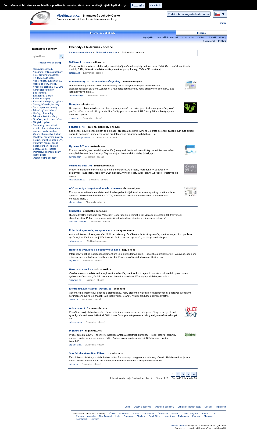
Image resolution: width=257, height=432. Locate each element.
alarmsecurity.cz (76, 95)
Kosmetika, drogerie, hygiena (48, 101)
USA (214, 413)
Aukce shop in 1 (78, 308)
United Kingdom (190, 413)
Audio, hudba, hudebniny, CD (47, 81)
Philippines (183, 416)
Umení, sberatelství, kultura (47, 134)
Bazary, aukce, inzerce (44, 149)
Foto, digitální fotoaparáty (46, 75)
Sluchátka (75, 210)
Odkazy (222, 37)
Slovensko (124, 413)
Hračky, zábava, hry (43, 113)
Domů (223, 23)
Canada (80, 416)
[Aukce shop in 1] (188, 313)
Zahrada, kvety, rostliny (45, 131)
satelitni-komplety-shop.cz (81, 137)
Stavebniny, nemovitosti (45, 125)
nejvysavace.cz (76, 241)
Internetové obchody (102, 32)
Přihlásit (222, 41)
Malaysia (208, 416)
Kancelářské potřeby (43, 89)
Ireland (205, 413)
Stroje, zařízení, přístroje (45, 146)
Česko (112, 413)
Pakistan (196, 416)
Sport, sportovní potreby (45, 107)
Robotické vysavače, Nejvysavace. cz (91, 230)
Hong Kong (169, 416)
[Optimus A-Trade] (188, 151)
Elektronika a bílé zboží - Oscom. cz (90, 288)
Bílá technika (39, 92)
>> (193, 374)
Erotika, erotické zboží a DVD (48, 140)
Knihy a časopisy (42, 98)
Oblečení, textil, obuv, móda (47, 119)
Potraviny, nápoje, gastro (45, 143)
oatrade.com (75, 157)
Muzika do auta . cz (80, 165)
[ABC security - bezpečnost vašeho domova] (188, 193)
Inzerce (201, 32)
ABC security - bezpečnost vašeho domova (95, 188)
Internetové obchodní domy (47, 152)
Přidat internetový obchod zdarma (188, 14)
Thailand (141, 416)
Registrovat (209, 41)
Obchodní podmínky (164, 407)
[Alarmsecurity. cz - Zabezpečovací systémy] (188, 86)
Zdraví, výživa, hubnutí (44, 110)
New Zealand (105, 416)
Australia (91, 416)
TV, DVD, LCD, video (44, 78)
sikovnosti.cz (75, 280)
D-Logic (73, 104)
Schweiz (175, 413)
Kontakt (212, 37)
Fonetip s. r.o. (77, 126)
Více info (155, 5)
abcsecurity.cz (75, 202)
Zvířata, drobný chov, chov (46, 128)
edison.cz (73, 364)
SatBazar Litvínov (79, 62)
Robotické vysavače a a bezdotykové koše (94, 249)
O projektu (148, 37)
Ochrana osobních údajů (189, 407)
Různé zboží (39, 154)
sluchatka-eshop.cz (78, 221)
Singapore (129, 416)
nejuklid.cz (74, 260)
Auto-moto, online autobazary (48, 72)
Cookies (208, 407)
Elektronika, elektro (106, 52)
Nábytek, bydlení (41, 122)
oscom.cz (73, 299)
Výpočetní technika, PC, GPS (48, 86)
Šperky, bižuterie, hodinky (46, 104)
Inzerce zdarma (178, 425)
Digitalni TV (76, 330)
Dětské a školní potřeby (45, 116)
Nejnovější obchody (43, 69)
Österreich (163, 413)
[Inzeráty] (43, 18)
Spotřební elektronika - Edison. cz (89, 353)
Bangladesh (82, 419)
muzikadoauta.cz (77, 179)
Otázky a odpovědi (143, 407)
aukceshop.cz (75, 322)
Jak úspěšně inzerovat (167, 37)
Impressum (221, 407)
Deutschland (148, 413)
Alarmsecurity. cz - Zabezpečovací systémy (94, 81)
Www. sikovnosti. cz (81, 269)
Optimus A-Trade (79, 146)
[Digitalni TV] (188, 335)
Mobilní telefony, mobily (45, 84)
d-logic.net (74, 118)
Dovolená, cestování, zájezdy (48, 137)
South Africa (154, 416)
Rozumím (137, 5)
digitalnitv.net (75, 345)
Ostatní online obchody (44, 157)
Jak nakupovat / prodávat (193, 37)
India (117, 416)
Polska (136, 413)
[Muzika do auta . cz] (188, 170)
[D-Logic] (188, 109)
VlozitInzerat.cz (68, 15)
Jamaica (95, 419)
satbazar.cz (74, 73)
